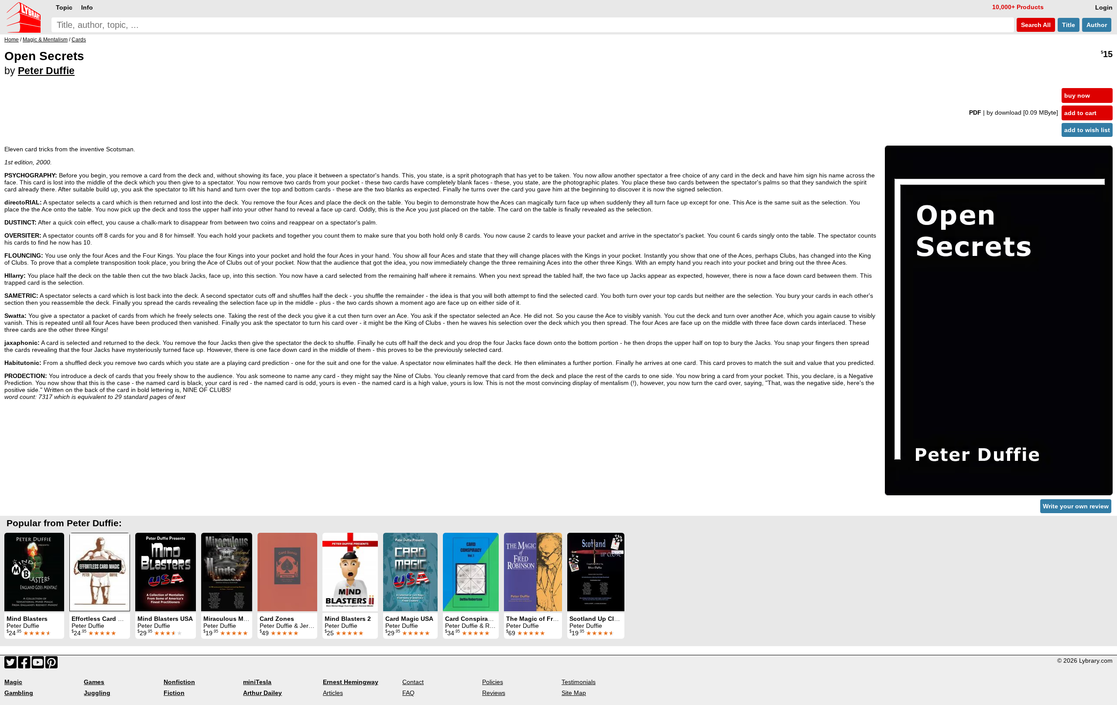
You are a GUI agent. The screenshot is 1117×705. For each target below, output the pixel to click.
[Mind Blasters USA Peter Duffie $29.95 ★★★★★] (165, 572)
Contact (413, 681)
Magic (13, 681)
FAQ (408, 692)
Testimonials (579, 681)
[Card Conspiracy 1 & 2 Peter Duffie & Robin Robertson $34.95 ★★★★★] (471, 572)
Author (1097, 24)
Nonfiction (179, 681)
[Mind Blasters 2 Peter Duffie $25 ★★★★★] (350, 572)
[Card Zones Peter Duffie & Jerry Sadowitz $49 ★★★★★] (287, 572)
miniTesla (257, 681)
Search (1035, 24)
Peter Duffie (46, 70)
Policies (492, 681)
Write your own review (1076, 506)
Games (94, 681)
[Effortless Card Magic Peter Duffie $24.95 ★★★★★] (99, 572)
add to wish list (1087, 129)
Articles (333, 692)
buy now (1077, 95)
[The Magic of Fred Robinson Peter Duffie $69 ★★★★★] (533, 572)
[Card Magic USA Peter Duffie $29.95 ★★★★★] (410, 572)
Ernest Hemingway (350, 681)
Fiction (174, 692)
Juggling (97, 692)
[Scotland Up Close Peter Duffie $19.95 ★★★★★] (595, 572)
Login (1104, 7)
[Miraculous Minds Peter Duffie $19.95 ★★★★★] (226, 572)
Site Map (574, 692)
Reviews (493, 692)
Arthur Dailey (262, 692)
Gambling (18, 692)
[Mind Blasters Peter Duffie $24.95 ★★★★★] (34, 572)
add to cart (1080, 112)
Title (1068, 24)
